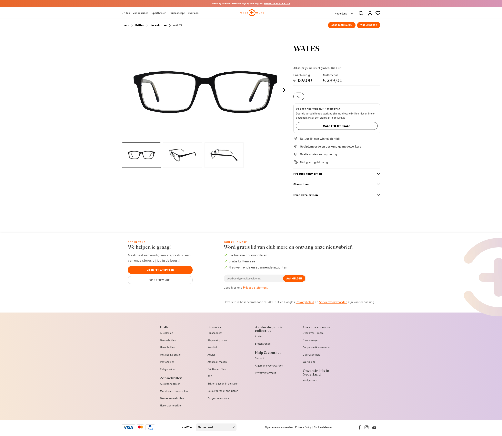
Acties (258, 336)
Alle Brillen (166, 332)
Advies (211, 354)
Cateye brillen (168, 369)
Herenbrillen (158, 25)
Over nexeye (310, 340)
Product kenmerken (335, 174)
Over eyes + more (313, 332)
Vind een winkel (160, 280)
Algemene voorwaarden (269, 365)
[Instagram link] (366, 427)
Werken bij (309, 361)
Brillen (139, 25)
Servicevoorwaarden (333, 302)
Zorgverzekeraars (218, 398)
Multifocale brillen (170, 354)
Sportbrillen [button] (159, 12)
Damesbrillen (168, 340)
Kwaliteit (212, 347)
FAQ (209, 376)
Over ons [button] (193, 12)
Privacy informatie (265, 372)
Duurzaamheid (311, 354)
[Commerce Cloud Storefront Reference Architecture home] (252, 14)
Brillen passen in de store (222, 383)
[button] (370, 13)
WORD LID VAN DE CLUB (277, 3)
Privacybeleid (305, 302)
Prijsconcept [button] (177, 12)
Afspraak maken (341, 25)
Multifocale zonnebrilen (174, 391)
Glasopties (335, 184)
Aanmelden (294, 278)
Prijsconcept (214, 332)
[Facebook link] (360, 427)
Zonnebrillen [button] (140, 12)
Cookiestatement (323, 427)
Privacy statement (255, 287)
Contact (259, 358)
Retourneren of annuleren (222, 390)
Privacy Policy (303, 427)
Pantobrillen (167, 361)
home (125, 25)
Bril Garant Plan (216, 369)
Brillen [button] (126, 12)
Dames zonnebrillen (172, 398)
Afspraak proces (217, 340)
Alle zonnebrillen (170, 383)
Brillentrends (263, 343)
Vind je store (368, 25)
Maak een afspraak (336, 126)
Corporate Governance (316, 347)
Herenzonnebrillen (171, 405)
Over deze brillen (335, 195)
